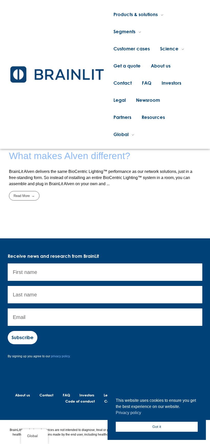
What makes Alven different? (69, 156)
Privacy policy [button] (128, 412)
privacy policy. (60, 356)
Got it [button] (156, 427)
